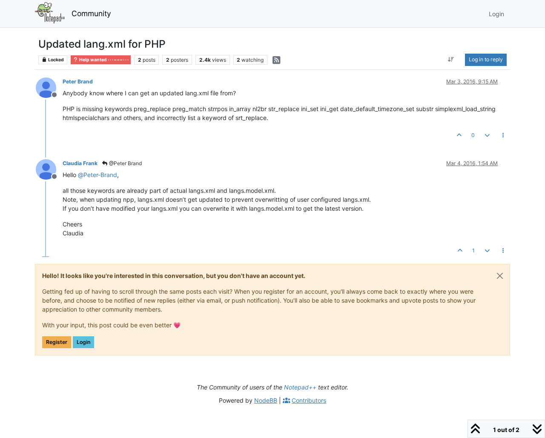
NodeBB (265, 400)
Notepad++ (300, 387)
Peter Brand (78, 81)
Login (83, 342)
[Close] (500, 275)
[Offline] (49, 87)
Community (91, 13)
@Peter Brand (125, 163)
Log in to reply (486, 59)
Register (56, 342)
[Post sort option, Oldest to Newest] (451, 60)
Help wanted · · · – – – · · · (103, 60)
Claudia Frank (80, 163)
